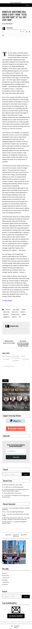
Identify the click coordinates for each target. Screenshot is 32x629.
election (22, 312)
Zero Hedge (8, 300)
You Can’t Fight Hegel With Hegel (15, 512)
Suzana (5, 508)
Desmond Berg (9, 28)
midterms (6, 314)
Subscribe (16, 457)
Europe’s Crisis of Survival (9, 343)
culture (24, 309)
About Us (4, 573)
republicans (6, 317)
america (8, 309)
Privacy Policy (5, 575)
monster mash (15, 314)
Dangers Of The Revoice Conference (17, 519)
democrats (15, 312)
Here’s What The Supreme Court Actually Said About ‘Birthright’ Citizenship (23, 344)
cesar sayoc (16, 309)
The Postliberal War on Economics (12, 493)
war (20, 317)
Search (26, 474)
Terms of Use (5, 578)
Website (23, 356)
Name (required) (6, 356)
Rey (4, 512)
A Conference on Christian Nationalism (14, 487)
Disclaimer (5, 580)
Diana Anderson (8, 521)
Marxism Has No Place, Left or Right (13, 485)
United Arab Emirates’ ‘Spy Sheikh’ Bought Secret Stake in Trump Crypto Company (15, 490)
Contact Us (5, 584)
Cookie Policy (5, 582)
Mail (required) (15, 356)
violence (14, 317)
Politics (24, 314)
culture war (6, 312)
